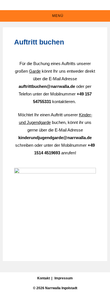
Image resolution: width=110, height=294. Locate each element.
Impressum (63, 278)
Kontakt (43, 278)
